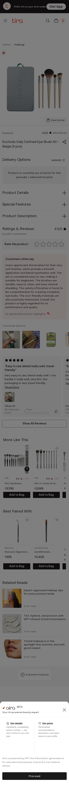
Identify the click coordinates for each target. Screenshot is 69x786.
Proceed (34, 776)
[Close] (64, 709)
